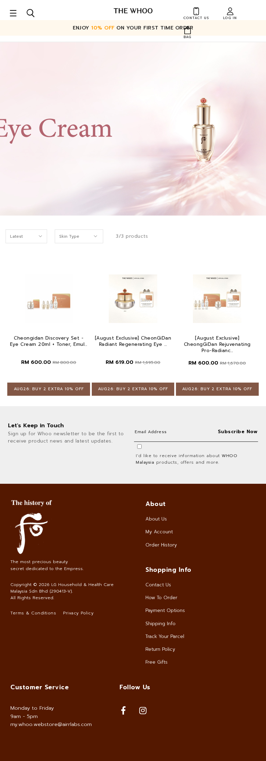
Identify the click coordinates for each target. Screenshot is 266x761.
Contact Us (158, 584)
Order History (161, 545)
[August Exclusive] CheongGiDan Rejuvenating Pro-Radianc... (217, 344)
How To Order (161, 597)
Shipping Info (160, 623)
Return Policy (160, 649)
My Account (159, 531)
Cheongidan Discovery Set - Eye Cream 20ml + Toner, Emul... (48, 341)
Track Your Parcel (164, 636)
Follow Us (134, 687)
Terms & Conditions (33, 613)
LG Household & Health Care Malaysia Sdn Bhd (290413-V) (62, 587)
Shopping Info (168, 569)
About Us (156, 519)
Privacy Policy (78, 613)
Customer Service (39, 687)
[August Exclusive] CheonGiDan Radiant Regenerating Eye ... (133, 341)
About (155, 503)
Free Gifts (156, 662)
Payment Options (165, 610)
